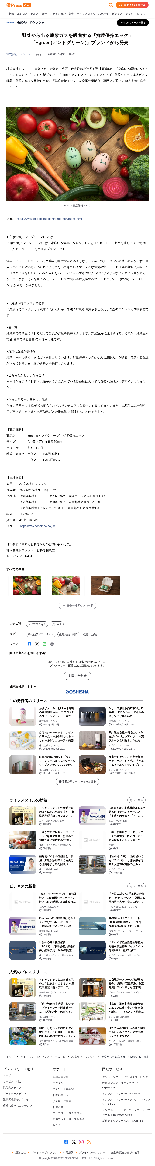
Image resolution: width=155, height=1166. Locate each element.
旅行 (44, 13)
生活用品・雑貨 (68, 634)
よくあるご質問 (62, 1101)
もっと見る (136, 800)
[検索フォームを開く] (110, 5)
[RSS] (89, 1142)
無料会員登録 (61, 1076)
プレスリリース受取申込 (67, 1113)
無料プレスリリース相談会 (68, 1119)
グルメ (35, 13)
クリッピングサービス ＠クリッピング (125, 1076)
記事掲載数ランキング (16, 1099)
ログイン (58, 1082)
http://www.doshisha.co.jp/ (37, 526)
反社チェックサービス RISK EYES (122, 1120)
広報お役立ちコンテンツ (17, 1105)
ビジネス (117, 13)
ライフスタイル (86, 13)
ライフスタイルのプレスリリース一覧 (42, 1056)
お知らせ (58, 1107)
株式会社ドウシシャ (18, 54)
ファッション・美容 (62, 13)
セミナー (58, 1125)
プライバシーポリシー (92, 1152)
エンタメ (22, 13)
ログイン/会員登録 (135, 4)
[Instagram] (81, 1142)
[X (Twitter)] (37, 644)
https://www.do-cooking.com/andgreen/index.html (49, 218)
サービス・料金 (12, 1081)
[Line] (44, 644)
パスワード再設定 (63, 1089)
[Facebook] (29, 644)
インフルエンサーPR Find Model (121, 1093)
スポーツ (103, 13)
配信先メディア (12, 1087)
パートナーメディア (15, 1093)
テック (129, 13)
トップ (10, 1056)
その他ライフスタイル (41, 634)
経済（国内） (90, 634)
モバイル (141, 13)
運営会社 (20, 1152)
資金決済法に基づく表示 (125, 1152)
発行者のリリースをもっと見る (77, 781)
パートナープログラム (44, 1152)
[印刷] (52, 644)
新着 (11, 13)
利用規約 (68, 1152)
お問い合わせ (77, 675)
